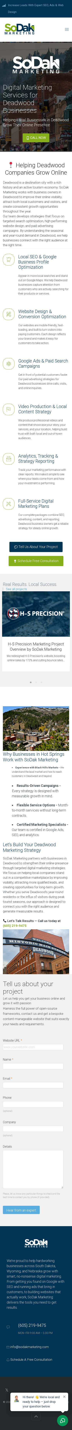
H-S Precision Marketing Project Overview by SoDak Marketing (36, 647)
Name (8, 1059)
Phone (7, 1097)
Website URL (14, 1041)
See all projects (16, 589)
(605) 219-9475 (32, 1325)
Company (9, 1122)
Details (7, 1146)
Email (7, 1078)
